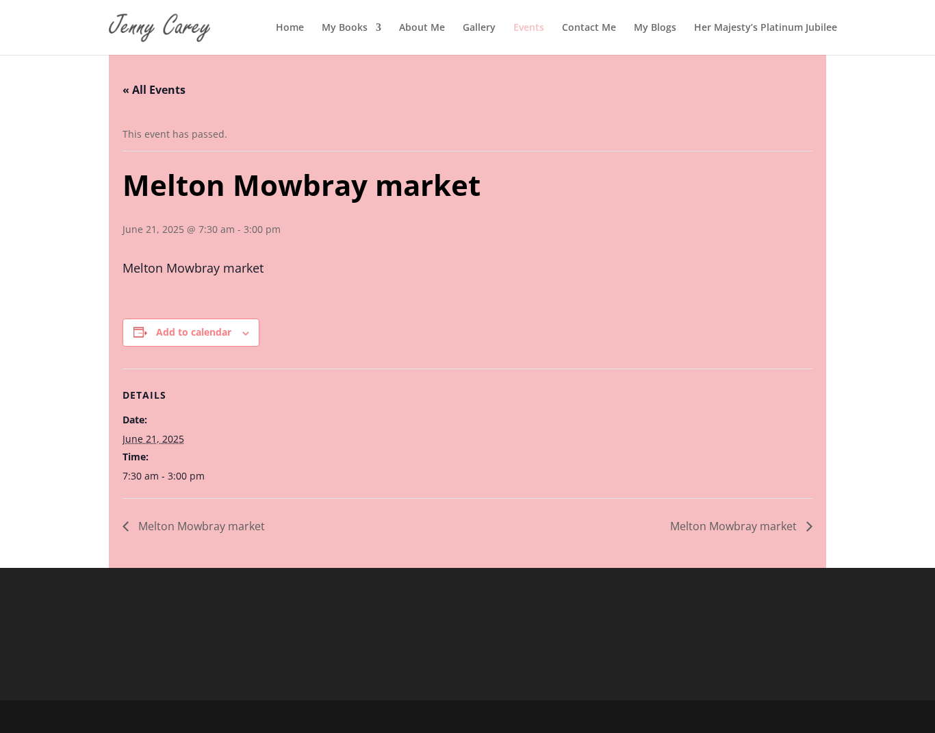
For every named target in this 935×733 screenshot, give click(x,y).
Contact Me (589, 28)
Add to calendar (193, 331)
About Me (422, 28)
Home (290, 28)
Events (528, 28)
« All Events (154, 89)
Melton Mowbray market (200, 526)
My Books (345, 28)
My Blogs (655, 28)
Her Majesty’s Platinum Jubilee (765, 28)
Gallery (479, 28)
